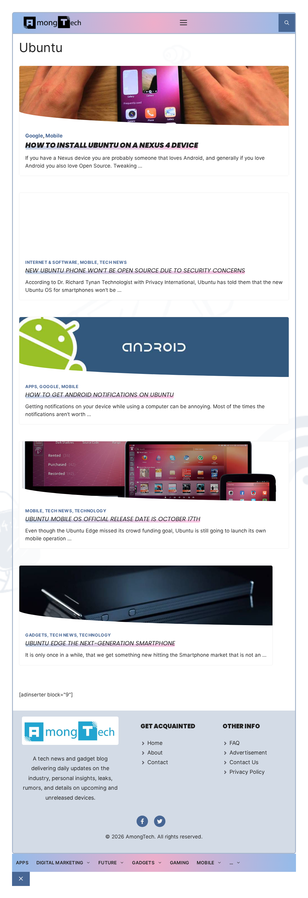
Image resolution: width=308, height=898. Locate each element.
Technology (90, 510)
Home (154, 743)
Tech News (113, 262)
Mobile (54, 136)
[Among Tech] (53, 23)
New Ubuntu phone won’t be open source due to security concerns (135, 270)
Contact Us (243, 762)
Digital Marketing (59, 863)
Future (107, 863)
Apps (31, 386)
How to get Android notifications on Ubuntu (99, 394)
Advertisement (248, 752)
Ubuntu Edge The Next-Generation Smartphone (100, 643)
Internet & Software (51, 262)
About (155, 752)
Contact (157, 762)
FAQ (234, 743)
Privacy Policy (247, 772)
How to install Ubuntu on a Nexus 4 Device (111, 145)
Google (34, 136)
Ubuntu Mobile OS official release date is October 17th (112, 519)
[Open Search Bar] (287, 23)
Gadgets (36, 634)
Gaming (179, 863)
